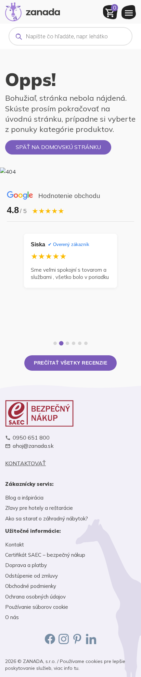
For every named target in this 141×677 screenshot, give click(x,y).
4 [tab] (73, 343)
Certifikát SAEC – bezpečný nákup (45, 555)
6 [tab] (86, 343)
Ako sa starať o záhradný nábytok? (46, 518)
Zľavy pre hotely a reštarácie (39, 508)
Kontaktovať (25, 463)
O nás (12, 617)
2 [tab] (61, 343)
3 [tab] (67, 343)
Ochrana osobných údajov (35, 596)
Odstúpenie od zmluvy (31, 576)
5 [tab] (79, 343)
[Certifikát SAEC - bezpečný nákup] (70, 413)
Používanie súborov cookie (36, 607)
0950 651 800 (31, 437)
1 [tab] (55, 343)
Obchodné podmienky (30, 586)
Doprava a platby (26, 565)
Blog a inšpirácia (24, 497)
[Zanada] (32, 11)
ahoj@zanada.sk (33, 446)
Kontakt (14, 544)
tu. (76, 668)
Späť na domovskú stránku (58, 147)
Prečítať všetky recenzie (70, 363)
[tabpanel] (70, 260)
